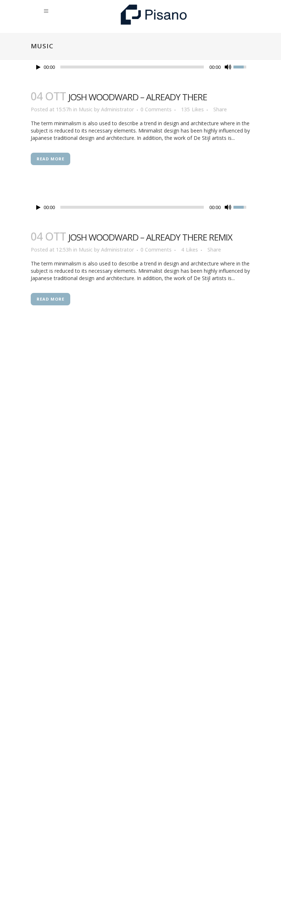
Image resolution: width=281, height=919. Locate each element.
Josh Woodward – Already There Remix (150, 237)
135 (192, 109)
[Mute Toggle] (228, 67)
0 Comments (156, 109)
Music (86, 109)
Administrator (117, 109)
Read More (50, 158)
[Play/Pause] (38, 67)
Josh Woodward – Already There (137, 97)
